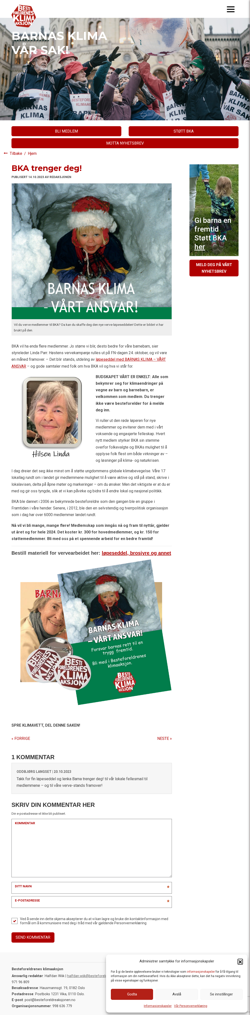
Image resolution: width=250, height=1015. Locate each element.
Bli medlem (66, 131)
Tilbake (16, 153)
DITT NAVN (23, 886)
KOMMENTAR (25, 823)
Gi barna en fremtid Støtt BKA (212, 233)
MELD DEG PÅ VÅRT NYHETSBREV (214, 268)
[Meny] (230, 9)
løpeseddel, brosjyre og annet (136, 553)
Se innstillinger (221, 994)
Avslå (176, 994)
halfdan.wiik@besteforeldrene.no (93, 976)
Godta (132, 994)
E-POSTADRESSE (27, 900)
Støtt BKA (184, 131)
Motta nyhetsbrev (125, 143)
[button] (240, 961)
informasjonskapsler (201, 971)
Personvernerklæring (130, 923)
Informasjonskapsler (158, 1006)
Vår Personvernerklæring (190, 1006)
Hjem (32, 153)
